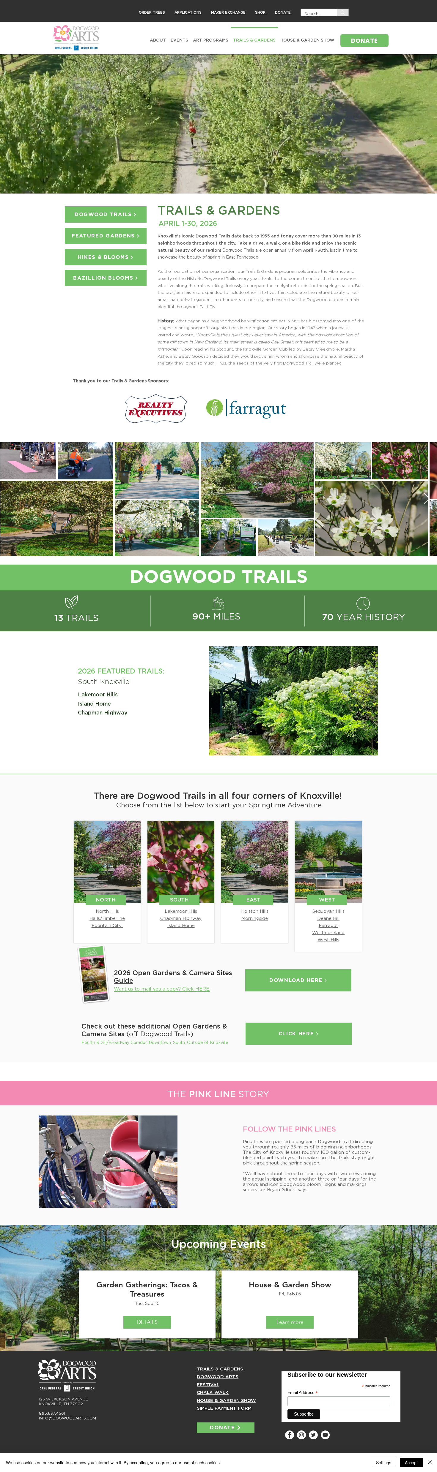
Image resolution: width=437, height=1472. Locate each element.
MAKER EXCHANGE (228, 12)
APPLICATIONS (188, 12)
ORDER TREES (152, 12)
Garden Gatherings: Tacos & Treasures (147, 1289)
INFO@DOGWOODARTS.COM (67, 1418)
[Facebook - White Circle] (289, 1434)
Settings (383, 1462)
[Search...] (342, 12)
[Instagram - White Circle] (301, 1434)
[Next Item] (426, 499)
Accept (411, 1462)
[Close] (429, 1462)
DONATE (283, 12)
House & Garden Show (290, 1284)
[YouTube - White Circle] (325, 1434)
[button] (293, 700)
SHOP (261, 12)
